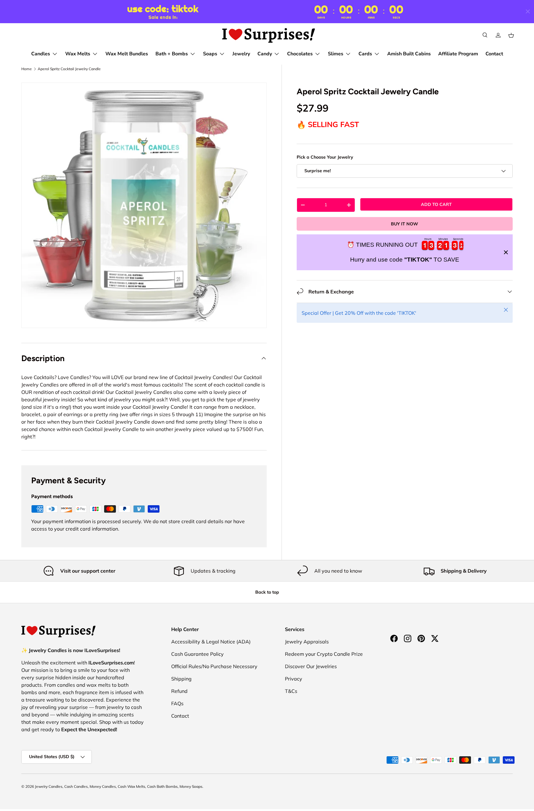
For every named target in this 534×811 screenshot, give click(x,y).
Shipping (181, 679)
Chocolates (300, 53)
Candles (40, 53)
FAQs (177, 703)
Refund (179, 691)
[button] (511, 35)
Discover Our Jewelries (311, 666)
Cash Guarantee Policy (197, 654)
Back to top (267, 592)
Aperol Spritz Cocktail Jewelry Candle (69, 69)
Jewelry (241, 53)
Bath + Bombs (171, 53)
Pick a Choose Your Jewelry (325, 157)
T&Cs (291, 691)
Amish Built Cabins (409, 53)
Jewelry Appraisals (307, 641)
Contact (494, 53)
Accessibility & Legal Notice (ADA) (211, 641)
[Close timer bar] (527, 11)
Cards (365, 53)
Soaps (210, 53)
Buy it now (404, 224)
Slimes (335, 53)
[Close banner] (506, 252)
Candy (264, 53)
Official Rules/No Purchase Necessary (214, 666)
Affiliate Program (458, 53)
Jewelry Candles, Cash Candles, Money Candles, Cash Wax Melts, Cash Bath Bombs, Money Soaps (118, 786)
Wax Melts (77, 53)
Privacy (293, 679)
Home (26, 69)
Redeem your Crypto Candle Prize (324, 654)
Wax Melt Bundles (126, 53)
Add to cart (436, 204)
